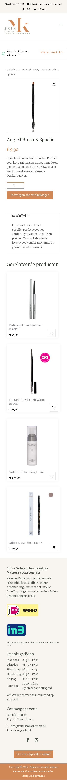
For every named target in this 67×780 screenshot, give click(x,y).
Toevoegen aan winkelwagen (29, 195)
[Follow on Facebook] (27, 740)
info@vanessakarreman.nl (28, 726)
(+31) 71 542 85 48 (20, 731)
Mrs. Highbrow (29, 70)
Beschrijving (20, 216)
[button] (54, 85)
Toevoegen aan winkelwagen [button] (52, 333)
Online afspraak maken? (34, 754)
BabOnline (39, 776)
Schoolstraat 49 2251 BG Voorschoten (20, 717)
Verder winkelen (52, 52)
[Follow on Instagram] (36, 740)
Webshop (12, 70)
